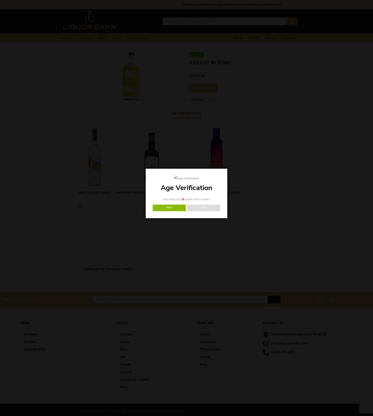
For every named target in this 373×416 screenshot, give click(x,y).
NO (203, 207)
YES (169, 207)
